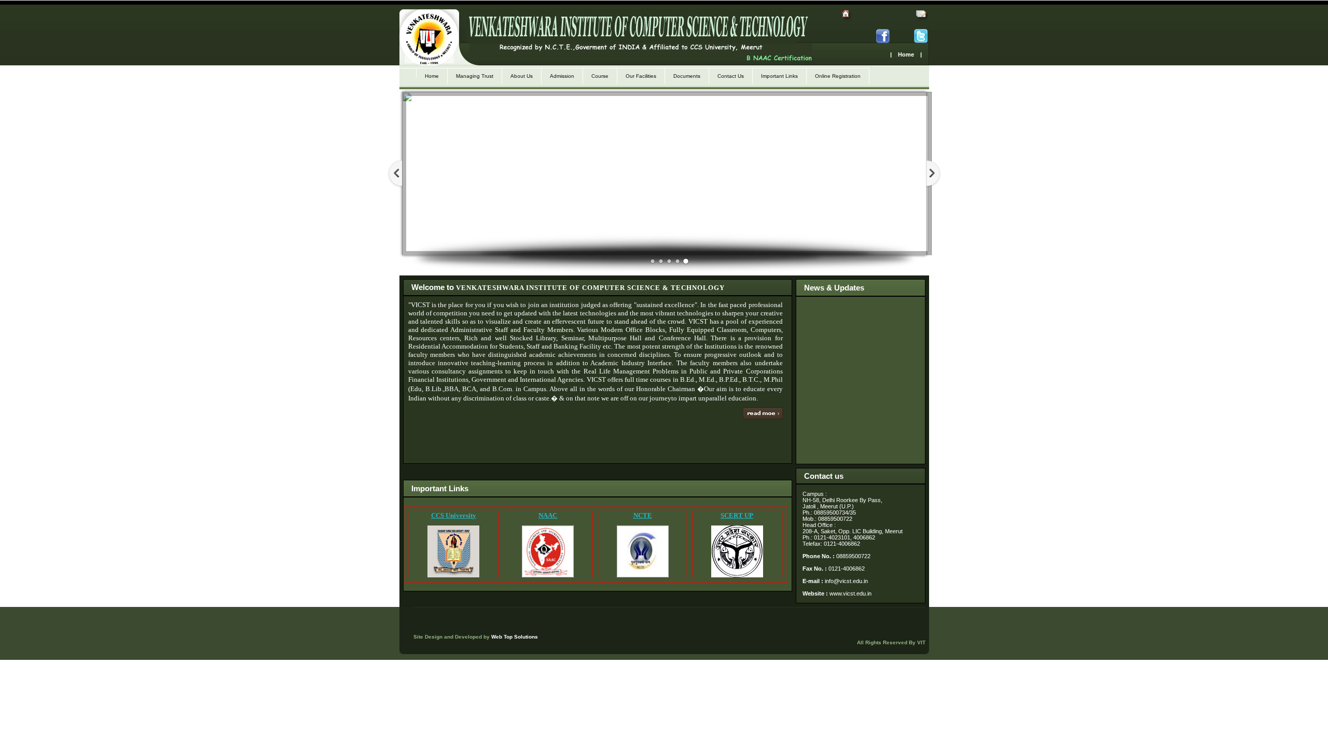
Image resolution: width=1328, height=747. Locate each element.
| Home (902, 54)
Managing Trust (474, 76)
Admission (562, 76)
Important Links (779, 76)
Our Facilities (641, 76)
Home (432, 76)
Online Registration (838, 76)
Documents (686, 76)
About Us (521, 76)
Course (599, 76)
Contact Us (730, 76)
